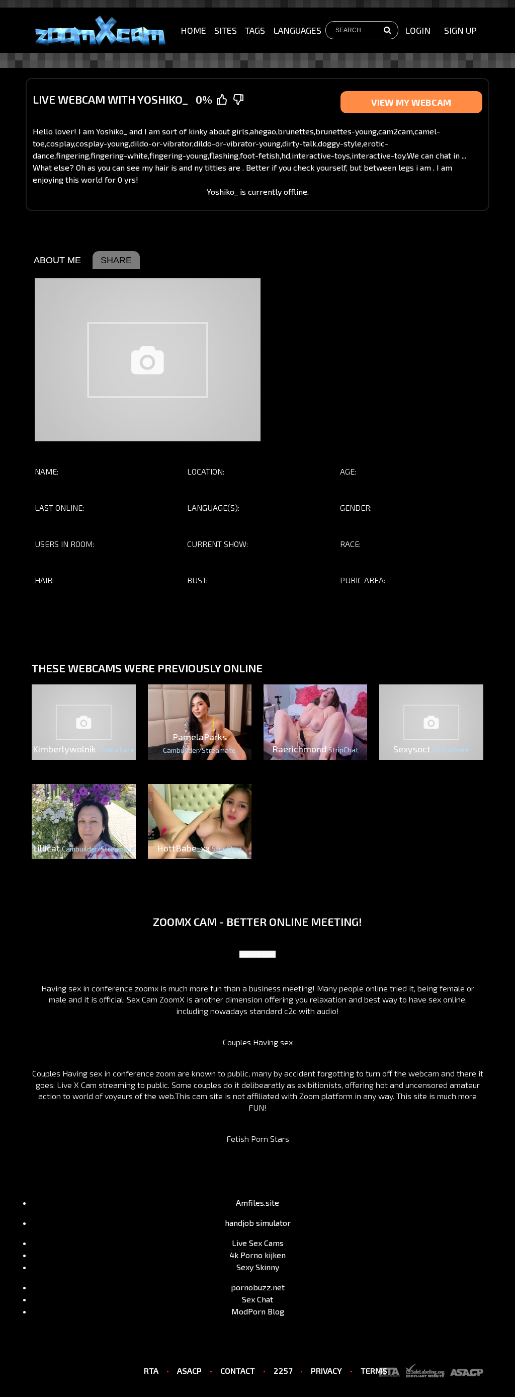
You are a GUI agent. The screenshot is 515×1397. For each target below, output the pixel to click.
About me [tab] (57, 260)
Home (193, 30)
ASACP (189, 1370)
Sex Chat (257, 1299)
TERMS (374, 1370)
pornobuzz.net (258, 1287)
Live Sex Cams (258, 1243)
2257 (283, 1370)
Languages (297, 30)
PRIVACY (326, 1370)
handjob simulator (258, 1222)
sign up (460, 30)
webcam (423, 1073)
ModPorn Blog (257, 1311)
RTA (151, 1370)
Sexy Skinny (257, 1267)
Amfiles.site (257, 1202)
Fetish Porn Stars (257, 1138)
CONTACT (237, 1370)
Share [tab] (116, 260)
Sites (225, 30)
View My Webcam (411, 102)
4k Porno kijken (257, 1255)
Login (418, 30)
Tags (255, 30)
